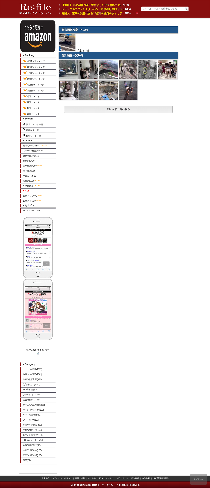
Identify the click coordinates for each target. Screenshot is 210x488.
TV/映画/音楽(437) (31, 389)
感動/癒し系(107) (31, 155)
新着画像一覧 (32, 130)
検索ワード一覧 (33, 136)
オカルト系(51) (30, 176)
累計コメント (33, 114)
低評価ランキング (35, 90)
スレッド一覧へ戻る (118, 109)
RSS (101, 478)
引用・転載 (80, 478)
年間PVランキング (36, 73)
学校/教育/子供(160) (32, 430)
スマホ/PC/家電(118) (32, 435)
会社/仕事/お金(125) (32, 450)
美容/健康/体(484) (31, 399)
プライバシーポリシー (62, 478)
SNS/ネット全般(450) (33, 440)
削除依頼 (146, 478)
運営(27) (27, 460)
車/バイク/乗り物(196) (33, 410)
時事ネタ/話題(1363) (32, 374)
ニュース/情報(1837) (32, 369)
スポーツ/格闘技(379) (33, 150)
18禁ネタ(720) (29, 201)
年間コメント (33, 108)
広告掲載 (135, 478)
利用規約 (45, 478)
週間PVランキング (36, 61)
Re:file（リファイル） (104, 484)
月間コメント (33, 102)
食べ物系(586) (29, 171)
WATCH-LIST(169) (31, 210)
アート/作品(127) (31, 420)
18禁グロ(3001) (30, 196)
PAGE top (198, 479)
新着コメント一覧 (34, 124)
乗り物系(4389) (30, 166)
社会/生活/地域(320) (32, 425)
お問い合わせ (122, 478)
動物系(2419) (29, 161)
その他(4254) (29, 186)
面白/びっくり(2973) (32, 145)
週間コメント (33, 96)
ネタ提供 (92, 478)
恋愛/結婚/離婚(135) (32, 455)
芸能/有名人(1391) (31, 384)
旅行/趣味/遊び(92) (32, 445)
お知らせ (110, 478)
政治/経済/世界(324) (32, 379)
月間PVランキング (36, 67)
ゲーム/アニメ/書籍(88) (34, 405)
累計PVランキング (36, 79)
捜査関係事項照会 (161, 478)
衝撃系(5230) (29, 181)
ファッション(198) (31, 394)
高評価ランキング (35, 84)
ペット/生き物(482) (32, 415)
